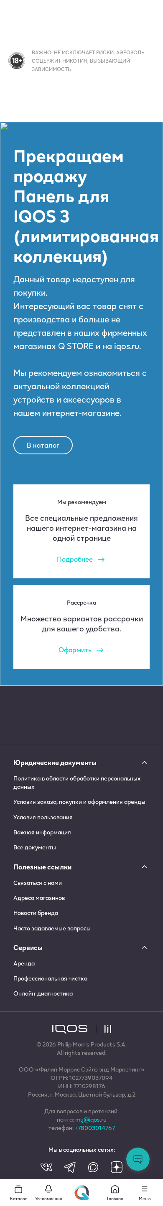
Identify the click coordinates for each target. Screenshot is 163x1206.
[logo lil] (103, 1029)
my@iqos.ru (91, 1119)
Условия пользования (43, 817)
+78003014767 (95, 1127)
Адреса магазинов (39, 898)
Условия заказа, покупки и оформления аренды (79, 802)
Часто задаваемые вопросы (52, 928)
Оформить (75, 649)
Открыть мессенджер (138, 1159)
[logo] (69, 1029)
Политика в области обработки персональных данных (77, 782)
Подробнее (75, 559)
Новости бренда (35, 913)
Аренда (24, 963)
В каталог (43, 445)
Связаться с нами (37, 883)
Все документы (34, 847)
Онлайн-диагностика (43, 993)
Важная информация (42, 832)
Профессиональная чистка (50, 978)
